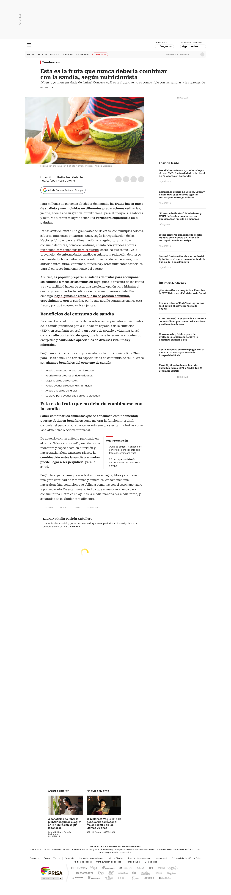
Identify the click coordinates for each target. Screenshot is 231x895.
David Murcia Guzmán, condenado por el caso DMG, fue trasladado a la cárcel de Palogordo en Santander (182, 173)
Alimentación (93, 507)
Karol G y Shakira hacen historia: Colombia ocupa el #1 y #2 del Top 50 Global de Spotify (180, 368)
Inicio (30, 54)
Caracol (172, 868)
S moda (135, 877)
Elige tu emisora (191, 46)
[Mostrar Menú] (29, 44)
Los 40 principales (92, 868)
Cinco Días (121, 873)
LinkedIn (133, 179)
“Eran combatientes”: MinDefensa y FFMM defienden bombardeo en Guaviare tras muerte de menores (180, 216)
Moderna (93, 877)
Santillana (107, 868)
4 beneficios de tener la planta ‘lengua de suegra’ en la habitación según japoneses (64, 823)
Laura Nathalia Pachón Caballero (62, 177)
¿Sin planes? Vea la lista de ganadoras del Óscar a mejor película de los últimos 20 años (104, 823)
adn (161, 868)
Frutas (63, 507)
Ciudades (68, 54)
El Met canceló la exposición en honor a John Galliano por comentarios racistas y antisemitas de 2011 (182, 321)
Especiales (100, 54)
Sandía (49, 507)
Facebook (118, 179)
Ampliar (138, 103)
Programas (82, 54)
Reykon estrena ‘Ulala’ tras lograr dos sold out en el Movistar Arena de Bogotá (181, 306)
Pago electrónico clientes (92, 858)
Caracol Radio (115, 45)
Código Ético (151, 862)
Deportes (42, 54)
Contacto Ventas (52, 858)
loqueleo (148, 877)
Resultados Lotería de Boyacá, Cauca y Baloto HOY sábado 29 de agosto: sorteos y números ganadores (182, 195)
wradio (109, 873)
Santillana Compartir (124, 868)
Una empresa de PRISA (51, 870)
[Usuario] (202, 54)
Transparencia (133, 862)
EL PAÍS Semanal (144, 873)
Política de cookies (83, 862)
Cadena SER (139, 868)
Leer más (75, 526)
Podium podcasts (108, 877)
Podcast (55, 54)
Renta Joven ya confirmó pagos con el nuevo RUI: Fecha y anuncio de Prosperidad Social (181, 352)
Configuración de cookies (108, 862)
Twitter (126, 179)
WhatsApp (141, 179)
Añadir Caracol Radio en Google (65, 190)
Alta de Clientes (115, 858)
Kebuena (171, 873)
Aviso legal (161, 858)
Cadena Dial (133, 873)
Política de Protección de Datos (186, 858)
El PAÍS (78, 868)
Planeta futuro (158, 873)
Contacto (34, 858)
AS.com (150, 868)
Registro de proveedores (139, 858)
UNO (100, 873)
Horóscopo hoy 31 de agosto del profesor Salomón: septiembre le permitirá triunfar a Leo (178, 337)
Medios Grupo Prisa (51, 878)
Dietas (77, 507)
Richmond (77, 877)
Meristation (164, 877)
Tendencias (51, 62)
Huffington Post (83, 873)
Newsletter (196, 54)
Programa (166, 46)
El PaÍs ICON (121, 877)
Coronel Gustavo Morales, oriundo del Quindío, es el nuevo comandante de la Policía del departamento (182, 259)
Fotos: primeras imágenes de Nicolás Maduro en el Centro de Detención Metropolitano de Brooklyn (181, 238)
